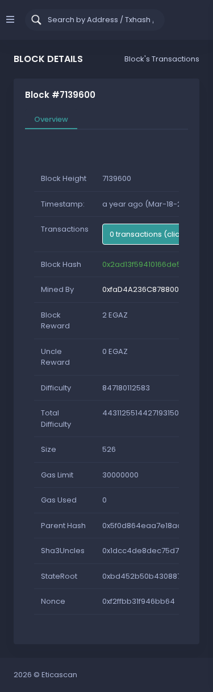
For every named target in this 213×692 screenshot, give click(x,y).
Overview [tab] (51, 119)
